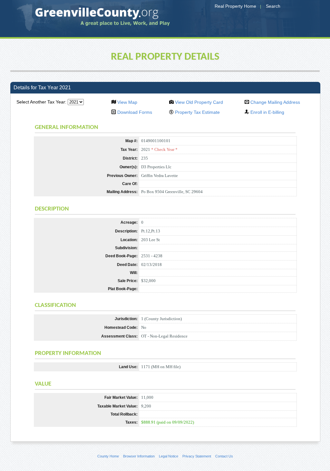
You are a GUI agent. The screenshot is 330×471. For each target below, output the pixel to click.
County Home (108, 456)
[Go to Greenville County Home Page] (92, 18)
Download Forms (134, 112)
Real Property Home (235, 6)
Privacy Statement (196, 456)
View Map (127, 102)
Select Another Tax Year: (41, 101)
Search (273, 6)
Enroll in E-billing (267, 112)
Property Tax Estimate (197, 112)
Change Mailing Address (275, 102)
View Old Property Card (199, 102)
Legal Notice (168, 456)
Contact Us (224, 456)
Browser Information (139, 456)
